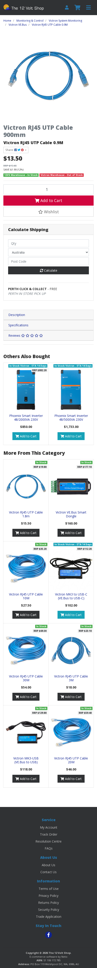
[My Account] (67, 7)
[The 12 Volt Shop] (24, 7)
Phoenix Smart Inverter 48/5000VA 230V (71, 418)
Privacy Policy (48, 895)
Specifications (18, 325)
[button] (48, 212)
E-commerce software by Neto (48, 956)
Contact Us (48, 872)
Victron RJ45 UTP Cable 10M (26, 596)
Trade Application (48, 916)
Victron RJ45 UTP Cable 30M (26, 678)
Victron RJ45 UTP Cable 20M (71, 760)
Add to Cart (50, 200)
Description (16, 315)
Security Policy (48, 909)
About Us (48, 865)
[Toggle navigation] (88, 8)
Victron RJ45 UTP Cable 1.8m (26, 514)
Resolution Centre (48, 841)
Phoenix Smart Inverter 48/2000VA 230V (26, 418)
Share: (9, 150)
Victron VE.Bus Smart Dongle (71, 514)
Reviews (14, 335)
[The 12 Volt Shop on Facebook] (48, 935)
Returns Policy (48, 902)
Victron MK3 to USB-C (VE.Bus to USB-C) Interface (71, 598)
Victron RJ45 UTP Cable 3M (71, 678)
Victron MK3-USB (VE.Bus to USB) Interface (26, 762)
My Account (48, 827)
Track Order (48, 834)
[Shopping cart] (77, 8)
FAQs (49, 848)
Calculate (50, 270)
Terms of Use (49, 888)
